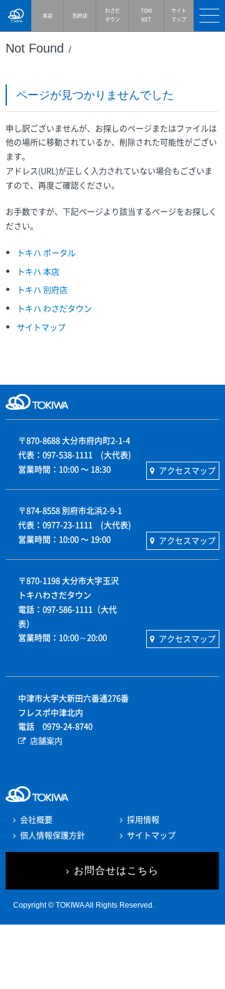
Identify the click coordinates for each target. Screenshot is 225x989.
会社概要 (36, 819)
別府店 (80, 15)
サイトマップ (41, 327)
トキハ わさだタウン (54, 308)
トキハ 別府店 (42, 289)
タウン (112, 15)
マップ (178, 15)
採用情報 (143, 819)
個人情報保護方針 (52, 835)
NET (146, 15)
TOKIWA (15, 15)
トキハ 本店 (38, 271)
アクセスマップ (187, 470)
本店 (47, 15)
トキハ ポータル (46, 252)
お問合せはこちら (116, 870)
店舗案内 (46, 740)
